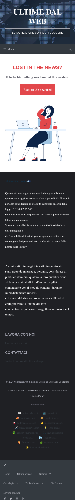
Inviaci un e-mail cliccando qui (24, 361)
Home (6, 473)
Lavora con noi (16, 390)
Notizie (43, 473)
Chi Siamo (56, 483)
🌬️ (48, 437)
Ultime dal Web (37, 16)
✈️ (27, 427)
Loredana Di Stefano (59, 381)
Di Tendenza (32, 483)
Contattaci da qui (16, 343)
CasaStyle (8, 483)
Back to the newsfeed (38, 89)
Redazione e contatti (38, 390)
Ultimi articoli (24, 473)
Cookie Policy (37, 395)
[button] (70, 49)
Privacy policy (59, 390)
